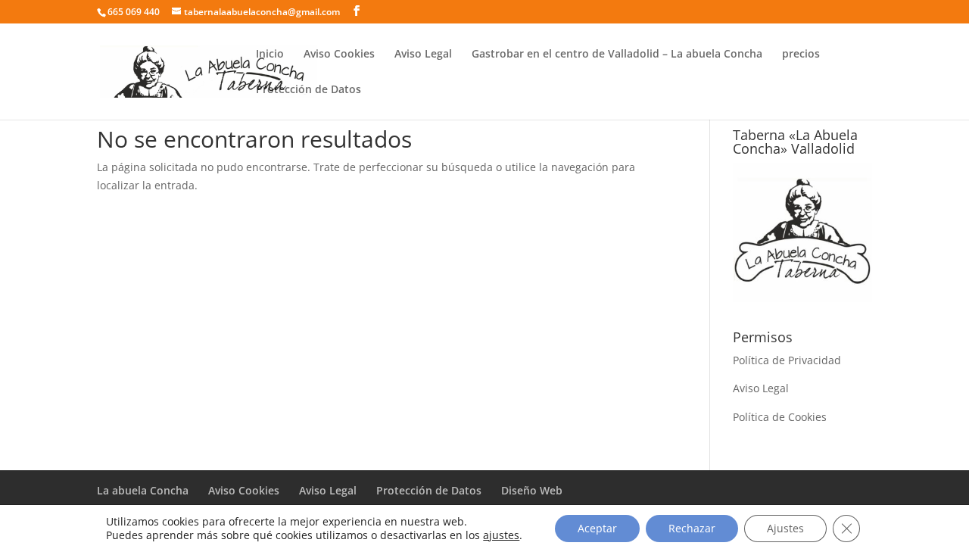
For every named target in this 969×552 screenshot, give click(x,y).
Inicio (270, 54)
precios (801, 54)
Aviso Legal (423, 54)
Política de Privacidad (787, 360)
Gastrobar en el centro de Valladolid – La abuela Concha (617, 54)
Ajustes (785, 528)
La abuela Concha (143, 490)
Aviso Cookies (339, 54)
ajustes (501, 535)
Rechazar (691, 528)
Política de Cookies (780, 417)
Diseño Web (531, 490)
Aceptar (597, 528)
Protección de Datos (308, 90)
